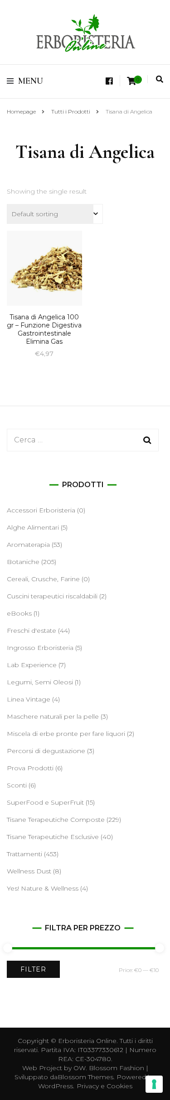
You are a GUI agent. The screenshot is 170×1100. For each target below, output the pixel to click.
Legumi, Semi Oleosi (40, 682)
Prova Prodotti (30, 768)
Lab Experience (32, 665)
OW (79, 1068)
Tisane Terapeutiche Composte (56, 820)
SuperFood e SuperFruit (45, 802)
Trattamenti (24, 854)
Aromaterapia (28, 545)
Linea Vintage (28, 699)
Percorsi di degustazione (46, 751)
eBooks (19, 613)
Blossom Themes (85, 1077)
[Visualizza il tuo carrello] (131, 81)
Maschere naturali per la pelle (53, 716)
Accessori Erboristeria (41, 510)
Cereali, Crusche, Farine (43, 579)
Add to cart (44, 279)
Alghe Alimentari (33, 527)
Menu (30, 81)
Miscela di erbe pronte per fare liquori (66, 734)
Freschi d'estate (31, 630)
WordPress (55, 1086)
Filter (33, 969)
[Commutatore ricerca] (159, 79)
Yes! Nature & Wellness (42, 888)
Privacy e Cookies (104, 1086)
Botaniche (23, 562)
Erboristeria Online (87, 1041)
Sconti (17, 785)
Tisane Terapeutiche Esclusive (53, 837)
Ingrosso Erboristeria (40, 648)
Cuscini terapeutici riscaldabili (52, 596)
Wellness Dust (29, 871)
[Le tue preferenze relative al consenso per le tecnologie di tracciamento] (154, 1084)
